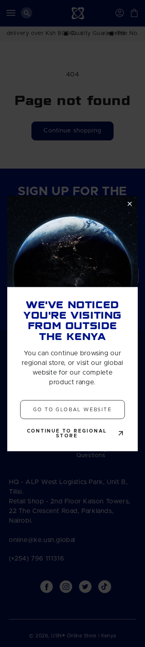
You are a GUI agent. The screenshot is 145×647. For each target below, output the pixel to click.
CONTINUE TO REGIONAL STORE (67, 434)
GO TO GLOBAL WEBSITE (72, 409)
